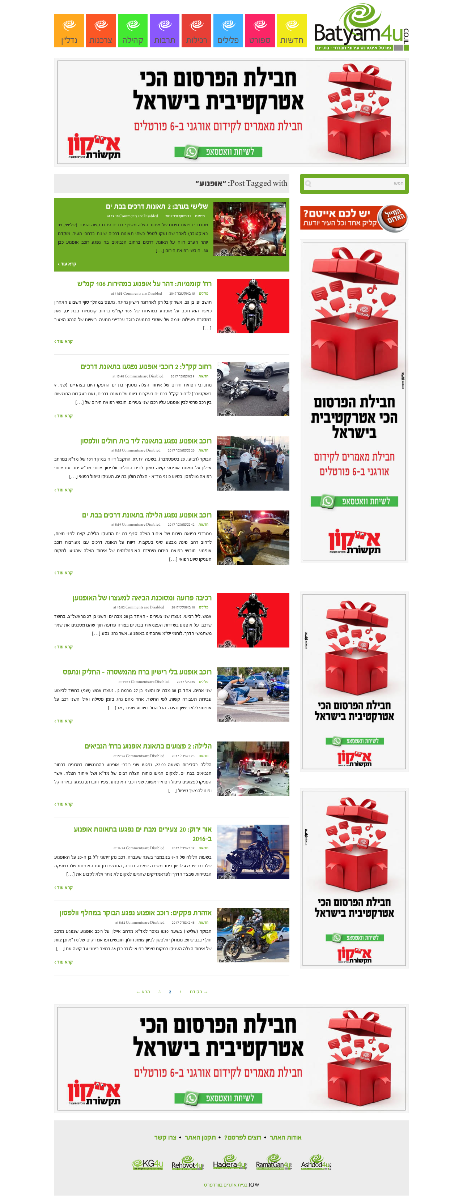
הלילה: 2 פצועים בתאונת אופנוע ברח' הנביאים (148, 746)
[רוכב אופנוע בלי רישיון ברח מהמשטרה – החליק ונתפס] (253, 694)
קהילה (133, 40)
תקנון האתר (200, 1137)
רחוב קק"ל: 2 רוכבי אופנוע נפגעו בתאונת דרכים (146, 367)
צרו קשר (165, 1137)
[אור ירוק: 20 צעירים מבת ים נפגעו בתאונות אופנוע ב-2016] (253, 851)
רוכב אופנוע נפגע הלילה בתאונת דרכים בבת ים (147, 515)
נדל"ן (69, 40)
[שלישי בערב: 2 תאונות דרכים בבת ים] (249, 228)
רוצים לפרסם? (243, 1137)
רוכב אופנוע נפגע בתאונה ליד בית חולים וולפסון (146, 441)
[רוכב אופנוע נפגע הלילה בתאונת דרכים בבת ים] (253, 537)
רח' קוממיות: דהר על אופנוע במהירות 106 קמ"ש (144, 284)
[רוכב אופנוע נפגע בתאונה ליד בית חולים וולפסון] (253, 463)
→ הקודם (199, 991)
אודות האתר (286, 1137)
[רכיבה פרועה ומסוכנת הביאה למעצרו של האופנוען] (253, 620)
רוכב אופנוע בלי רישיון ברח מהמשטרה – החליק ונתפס (137, 672)
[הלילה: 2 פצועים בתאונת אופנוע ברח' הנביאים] (253, 769)
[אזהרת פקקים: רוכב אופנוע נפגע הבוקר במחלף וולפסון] (253, 935)
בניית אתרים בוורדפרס (225, 1185)
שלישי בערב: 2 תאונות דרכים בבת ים (157, 206)
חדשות (291, 40)
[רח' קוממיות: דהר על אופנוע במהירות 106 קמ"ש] (253, 306)
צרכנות (100, 40)
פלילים (228, 40)
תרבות (164, 40)
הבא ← (143, 991)
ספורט (260, 40)
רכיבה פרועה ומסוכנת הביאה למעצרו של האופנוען (142, 598)
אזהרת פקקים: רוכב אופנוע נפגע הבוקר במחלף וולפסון (136, 913)
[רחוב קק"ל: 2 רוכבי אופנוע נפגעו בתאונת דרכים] (253, 389)
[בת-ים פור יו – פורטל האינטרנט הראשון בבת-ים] (362, 25)
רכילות (196, 40)
